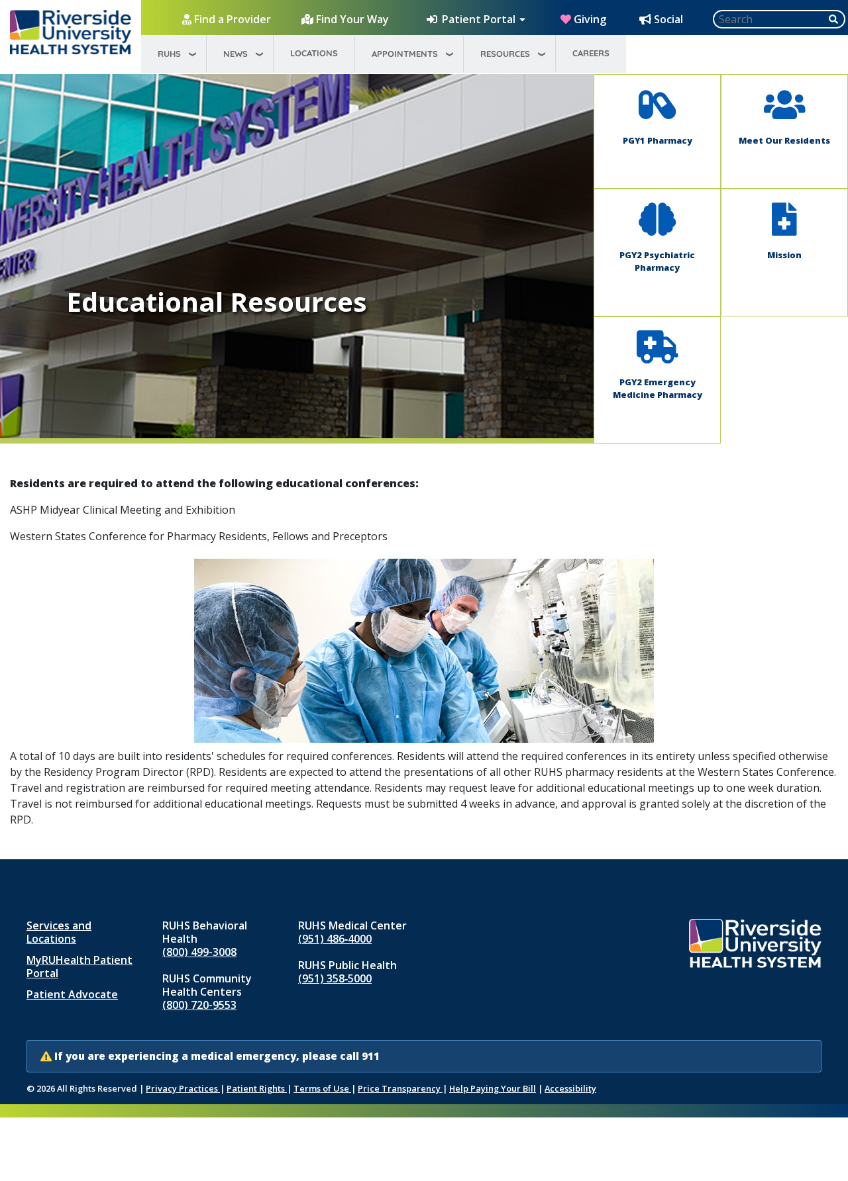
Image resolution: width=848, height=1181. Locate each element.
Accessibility (570, 1088)
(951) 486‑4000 (335, 938)
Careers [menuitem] (591, 53)
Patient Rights (257, 1088)
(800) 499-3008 (199, 952)
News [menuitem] (235, 53)
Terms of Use (322, 1088)
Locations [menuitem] (314, 53)
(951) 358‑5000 (335, 978)
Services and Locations (58, 932)
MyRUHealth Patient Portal (79, 966)
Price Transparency (400, 1088)
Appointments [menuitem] (405, 53)
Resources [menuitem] (505, 53)
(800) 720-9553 (199, 1005)
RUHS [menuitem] (169, 53)
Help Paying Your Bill (492, 1088)
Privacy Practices (183, 1088)
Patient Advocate (72, 994)
